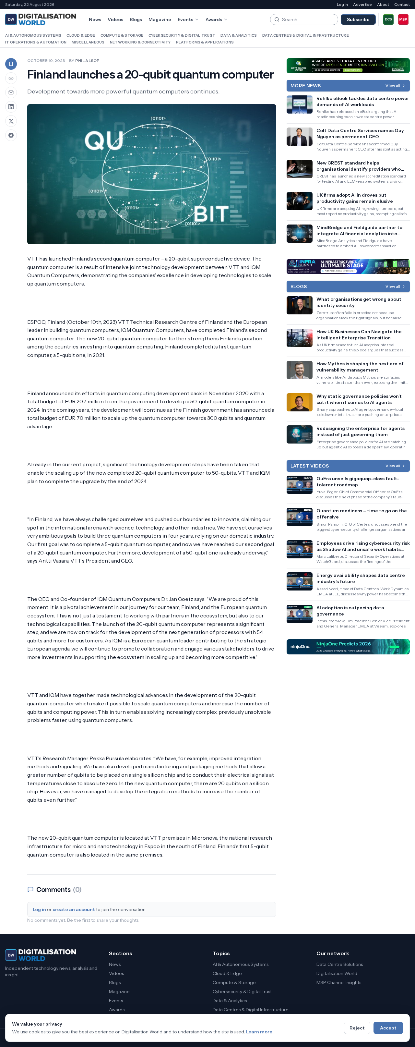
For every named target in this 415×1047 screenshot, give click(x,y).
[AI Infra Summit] (348, 266)
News (95, 19)
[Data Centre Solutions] (388, 19)
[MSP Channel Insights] (403, 19)
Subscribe (358, 19)
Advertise (362, 4)
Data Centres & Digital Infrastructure (305, 35)
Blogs (136, 19)
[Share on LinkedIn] (11, 107)
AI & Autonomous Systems (33, 35)
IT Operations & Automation (35, 42)
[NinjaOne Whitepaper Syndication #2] (348, 646)
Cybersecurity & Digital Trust (181, 35)
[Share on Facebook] (11, 135)
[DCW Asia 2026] (348, 65)
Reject (357, 1028)
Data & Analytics (238, 35)
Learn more (259, 1032)
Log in (342, 4)
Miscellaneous (88, 42)
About (383, 4)
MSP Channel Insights (338, 982)
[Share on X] (11, 121)
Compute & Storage (122, 35)
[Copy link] (11, 78)
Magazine (159, 19)
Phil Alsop (87, 60)
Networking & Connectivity (140, 42)
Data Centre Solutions (339, 964)
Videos (115, 19)
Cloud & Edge (80, 35)
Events (185, 19)
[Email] (11, 92)
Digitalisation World (336, 973)
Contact (402, 4)
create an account (74, 909)
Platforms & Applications (205, 42)
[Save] (11, 64)
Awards (214, 19)
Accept (388, 1028)
